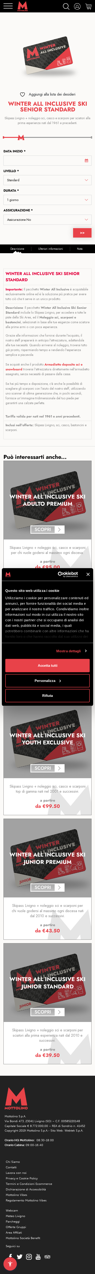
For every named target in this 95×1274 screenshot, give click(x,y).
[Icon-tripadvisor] (46, 1256)
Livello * (11, 171)
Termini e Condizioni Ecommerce (29, 1184)
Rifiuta (47, 696)
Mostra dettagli (68, 651)
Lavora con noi (16, 1173)
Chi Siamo (13, 1161)
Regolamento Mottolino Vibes (26, 1200)
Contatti (11, 1167)
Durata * (11, 191)
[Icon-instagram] (27, 1256)
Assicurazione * (18, 210)
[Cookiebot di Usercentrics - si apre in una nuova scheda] (59, 574)
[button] (10, 1264)
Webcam (12, 1210)
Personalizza (45, 680)
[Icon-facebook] (9, 1256)
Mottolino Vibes (16, 1195)
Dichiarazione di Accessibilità (26, 1189)
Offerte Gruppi (16, 1227)
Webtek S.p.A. (74, 1130)
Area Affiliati (14, 1232)
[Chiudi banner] (88, 574)
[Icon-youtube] (36, 1256)
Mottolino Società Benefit (23, 1238)
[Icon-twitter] (18, 1256)
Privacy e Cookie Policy (22, 1178)
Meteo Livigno (15, 1216)
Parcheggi (13, 1221)
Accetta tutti (47, 665)
